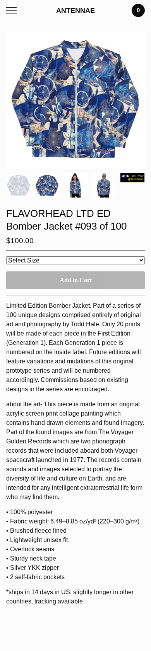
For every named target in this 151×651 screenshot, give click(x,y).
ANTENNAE (75, 10)
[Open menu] (13, 10)
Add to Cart (76, 280)
